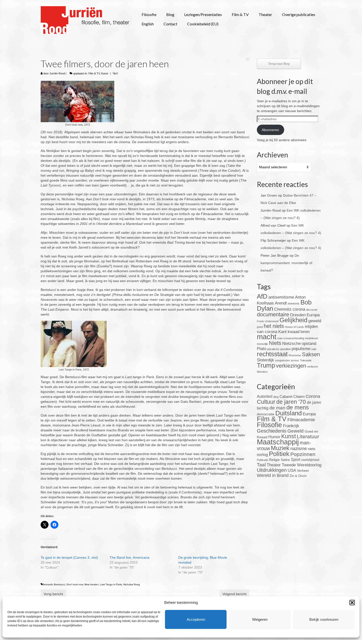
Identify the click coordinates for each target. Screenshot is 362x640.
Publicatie (262, 459)
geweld (314, 321)
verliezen (312, 366)
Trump (266, 365)
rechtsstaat (272, 354)
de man (277, 407)
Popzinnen (302, 454)
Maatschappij (278, 442)
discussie (311, 309)
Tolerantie (306, 360)
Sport (295, 459)
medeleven (311, 338)
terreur (295, 360)
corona (299, 309)
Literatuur (308, 436)
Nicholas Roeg (131, 584)
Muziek (280, 448)
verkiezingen (291, 366)
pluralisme (273, 349)
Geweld (295, 431)
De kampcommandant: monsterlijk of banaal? (286, 262)
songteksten (282, 360)
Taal (261, 464)
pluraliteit (285, 349)
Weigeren (259, 619)
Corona (313, 396)
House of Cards (294, 326)
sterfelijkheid (310, 460)
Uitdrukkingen (272, 470)
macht (266, 337)
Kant (282, 331)
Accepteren (196, 619)
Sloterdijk (265, 360)
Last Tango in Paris (111, 584)
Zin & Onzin (298, 476)
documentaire (273, 314)
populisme (301, 348)
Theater (274, 465)
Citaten (299, 396)
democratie (265, 414)
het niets (274, 326)
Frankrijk (291, 425)
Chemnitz (283, 309)
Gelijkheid (293, 320)
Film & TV (94, 73)
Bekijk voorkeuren (323, 619)
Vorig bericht (53, 594)
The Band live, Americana (129, 557)
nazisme (298, 448)
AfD (262, 296)
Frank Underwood (268, 321)
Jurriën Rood (57, 73)
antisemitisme (281, 297)
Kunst (104, 73)
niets (311, 449)
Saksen (311, 354)
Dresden (298, 315)
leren (305, 331)
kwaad (293, 331)
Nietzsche (291, 343)
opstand (309, 343)
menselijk (262, 343)
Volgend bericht (234, 594)
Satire (285, 460)
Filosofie (269, 425)
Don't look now (74, 584)
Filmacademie (301, 419)
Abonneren (270, 130)
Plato (261, 348)
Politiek (279, 453)
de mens (297, 407)
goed (260, 326)
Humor (274, 437)
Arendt (281, 303)
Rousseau (295, 355)
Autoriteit (264, 396)
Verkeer (303, 470)
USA (292, 470)
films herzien (91, 584)
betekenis (293, 303)
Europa (313, 315)
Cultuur (266, 402)
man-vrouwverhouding (290, 338)
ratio (313, 349)
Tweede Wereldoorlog (301, 465)
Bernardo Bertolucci (54, 584)
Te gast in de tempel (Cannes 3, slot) (69, 557)
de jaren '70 (291, 402)
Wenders (262, 371)
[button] (352, 602)
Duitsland (288, 413)
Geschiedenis (271, 431)
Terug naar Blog (279, 64)
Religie (274, 460)
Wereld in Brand (273, 475)
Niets (275, 343)
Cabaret (286, 396)
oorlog (262, 455)
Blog (276, 396)
